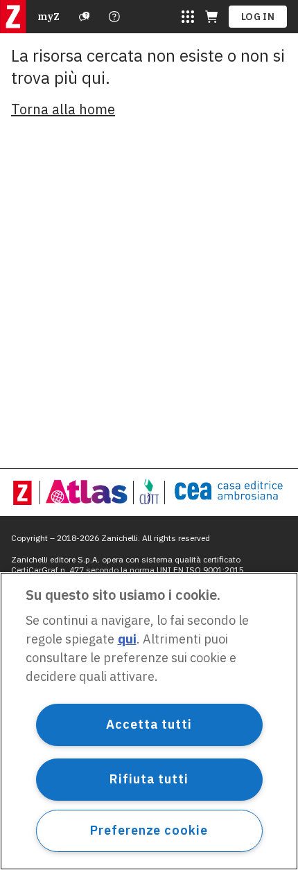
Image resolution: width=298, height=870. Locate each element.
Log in (257, 16)
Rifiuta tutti (149, 779)
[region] (149, 721)
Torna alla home (63, 109)
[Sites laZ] (188, 16)
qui (127, 639)
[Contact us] (114, 17)
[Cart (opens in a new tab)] (211, 16)
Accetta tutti (149, 724)
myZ (48, 16)
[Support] (84, 17)
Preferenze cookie (148, 830)
